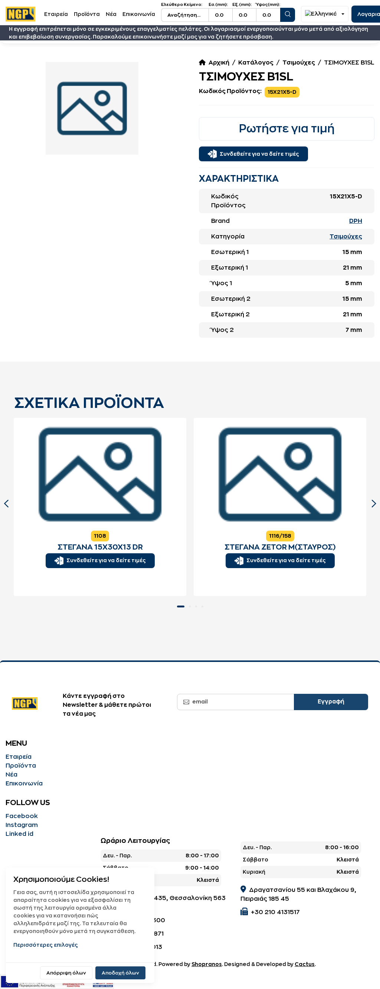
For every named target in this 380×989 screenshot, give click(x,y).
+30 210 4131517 (275, 912)
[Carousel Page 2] (190, 606)
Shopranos (206, 964)
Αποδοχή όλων (120, 972)
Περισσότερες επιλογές (45, 944)
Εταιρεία (56, 14)
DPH (355, 221)
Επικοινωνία (138, 14)
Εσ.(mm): (218, 5)
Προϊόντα (87, 14)
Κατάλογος (255, 63)
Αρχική (219, 63)
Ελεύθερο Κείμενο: (181, 5)
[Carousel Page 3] (196, 606)
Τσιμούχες (298, 63)
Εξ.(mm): (242, 5)
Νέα (111, 14)
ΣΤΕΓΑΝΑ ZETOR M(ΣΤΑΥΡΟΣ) (280, 547)
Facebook (22, 816)
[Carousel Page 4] (202, 606)
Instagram (22, 825)
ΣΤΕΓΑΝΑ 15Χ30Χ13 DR (100, 547)
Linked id (19, 834)
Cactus (305, 964)
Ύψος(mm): (268, 5)
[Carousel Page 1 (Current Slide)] (180, 606)
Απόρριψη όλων (66, 972)
